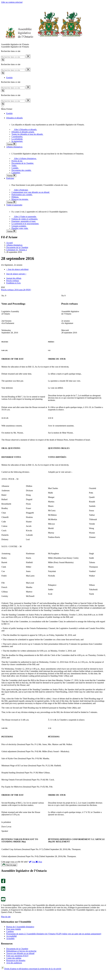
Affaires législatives (14, 245)
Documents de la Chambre (17, 247)
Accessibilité (11, 936)
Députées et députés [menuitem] (14, 118)
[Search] (3, 59)
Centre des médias (13, 958)
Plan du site (6, 917)
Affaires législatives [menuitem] (14, 147)
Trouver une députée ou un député (20, 953)
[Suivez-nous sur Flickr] (2, 896)
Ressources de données (15, 960)
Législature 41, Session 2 (16, 250)
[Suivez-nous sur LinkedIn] (3, 890)
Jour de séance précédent (17, 269)
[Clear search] (28, 56)
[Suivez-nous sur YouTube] (3, 901)
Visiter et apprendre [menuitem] (14, 205)
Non (40, 862)
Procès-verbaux (12, 280)
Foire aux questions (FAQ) (17, 956)
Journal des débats (13, 278)
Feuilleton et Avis (13, 283)
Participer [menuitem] (10, 178)
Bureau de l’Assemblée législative (20, 927)
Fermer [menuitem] (10, 144)
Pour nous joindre (13, 929)
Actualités (10, 938)
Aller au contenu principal (11, 2)
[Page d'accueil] (41, 42)
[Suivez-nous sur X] (2, 885)
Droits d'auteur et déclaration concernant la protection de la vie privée (32, 969)
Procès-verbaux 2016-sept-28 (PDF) (16, 290)
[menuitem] (24, 129)
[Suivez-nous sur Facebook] (3, 882)
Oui (33, 862)
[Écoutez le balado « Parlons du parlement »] (2, 893)
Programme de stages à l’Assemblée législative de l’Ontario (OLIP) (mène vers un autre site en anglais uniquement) (53, 934)
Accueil (9, 243)
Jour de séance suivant (16, 274)
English (9, 77)
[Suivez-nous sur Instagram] (2, 877)
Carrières (10, 931)
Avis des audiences (14, 963)
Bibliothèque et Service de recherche (21, 951)
